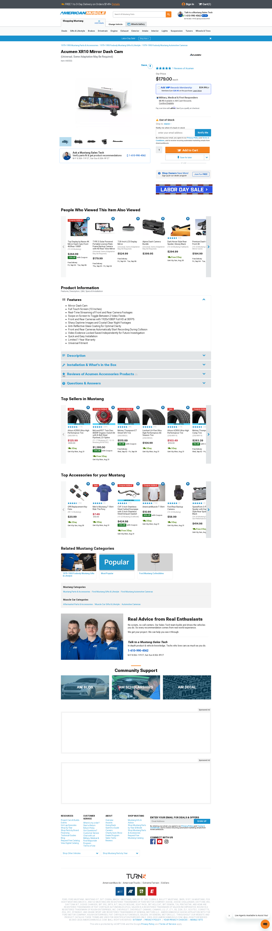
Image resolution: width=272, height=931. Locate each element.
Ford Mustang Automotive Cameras (137, 592)
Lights (165, 31)
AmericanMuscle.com (83, 13)
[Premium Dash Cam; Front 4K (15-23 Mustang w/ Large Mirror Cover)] (203, 227)
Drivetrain (103, 31)
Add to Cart (190, 150)
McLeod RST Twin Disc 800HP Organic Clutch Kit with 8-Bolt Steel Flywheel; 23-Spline (104, 436)
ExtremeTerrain (151, 883)
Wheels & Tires (203, 31)
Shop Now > (144, 39)
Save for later (186, 157)
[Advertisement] (136, 732)
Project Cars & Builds (70, 820)
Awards (109, 823)
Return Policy (88, 828)
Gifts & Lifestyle (77, 31)
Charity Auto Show (114, 833)
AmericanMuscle (112, 883)
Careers (109, 830)
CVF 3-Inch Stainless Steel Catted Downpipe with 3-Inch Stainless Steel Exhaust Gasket (128, 512)
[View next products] (208, 246)
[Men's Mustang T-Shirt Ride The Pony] (104, 492)
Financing (65, 833)
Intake (145, 31)
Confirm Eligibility (166, 103)
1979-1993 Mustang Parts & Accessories (79, 45)
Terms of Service (167, 924)
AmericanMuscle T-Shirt (153, 507)
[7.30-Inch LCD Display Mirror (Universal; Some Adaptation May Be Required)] (129, 227)
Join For (201, 174)
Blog (63, 838)
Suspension (177, 31)
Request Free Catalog (70, 840)
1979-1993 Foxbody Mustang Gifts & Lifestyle (120, 45)
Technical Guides (68, 835)
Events (64, 823)
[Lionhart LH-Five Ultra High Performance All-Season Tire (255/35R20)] (154, 416)
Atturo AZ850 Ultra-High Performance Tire (78, 433)
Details (116, 4)
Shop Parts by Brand (70, 830)
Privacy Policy (193, 138)
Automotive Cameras (131, 604)
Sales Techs (111, 838)
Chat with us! (89, 835)
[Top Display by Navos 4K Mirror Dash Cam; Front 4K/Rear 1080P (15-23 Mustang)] (79, 227)
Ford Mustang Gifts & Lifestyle (105, 592)
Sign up (202, 821)
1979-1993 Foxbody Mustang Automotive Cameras (165, 45)
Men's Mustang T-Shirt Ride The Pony (103, 508)
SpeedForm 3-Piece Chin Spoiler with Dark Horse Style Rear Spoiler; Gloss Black (203, 513)
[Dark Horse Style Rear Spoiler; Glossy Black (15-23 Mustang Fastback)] (178, 227)
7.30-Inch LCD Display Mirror (129, 245)
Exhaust (124, 31)
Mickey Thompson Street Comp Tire (203, 433)
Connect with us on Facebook (153, 841)
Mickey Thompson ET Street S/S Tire (127, 433)
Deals (64, 31)
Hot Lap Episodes (68, 825)
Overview (109, 820)
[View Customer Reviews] (163, 68)
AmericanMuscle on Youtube (159, 841)
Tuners (189, 31)
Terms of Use (89, 846)
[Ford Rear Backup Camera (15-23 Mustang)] (178, 492)
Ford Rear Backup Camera (175, 509)
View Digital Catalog (70, 843)
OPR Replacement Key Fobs (77, 509)
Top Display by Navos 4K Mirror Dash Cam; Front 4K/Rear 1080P (78, 245)
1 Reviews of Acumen (183, 68)
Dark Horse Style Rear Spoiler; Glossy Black (178, 244)
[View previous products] (63, 246)
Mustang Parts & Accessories (76, 592)
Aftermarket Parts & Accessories (78, 604)
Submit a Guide (112, 828)
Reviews (109, 840)
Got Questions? (90, 830)
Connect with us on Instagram (166, 841)
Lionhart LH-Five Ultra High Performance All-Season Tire (152, 434)
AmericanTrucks (132, 883)
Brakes (91, 31)
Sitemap (137, 920)
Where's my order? (91, 823)
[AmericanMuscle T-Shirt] (154, 492)
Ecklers (165, 883)
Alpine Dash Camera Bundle (154, 245)
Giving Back (111, 825)
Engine (114, 31)
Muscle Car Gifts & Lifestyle (107, 604)
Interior (155, 31)
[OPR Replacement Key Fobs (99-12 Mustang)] (79, 492)
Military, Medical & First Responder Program (91, 840)
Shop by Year (66, 828)
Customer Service (91, 833)
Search (168, 14)
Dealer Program (112, 835)
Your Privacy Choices (176, 920)
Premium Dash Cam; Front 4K (202, 245)
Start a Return (89, 825)
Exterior (135, 31)
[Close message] (210, 38)
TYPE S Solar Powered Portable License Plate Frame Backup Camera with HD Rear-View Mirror (104, 247)
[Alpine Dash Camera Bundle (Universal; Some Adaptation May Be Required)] (154, 227)
